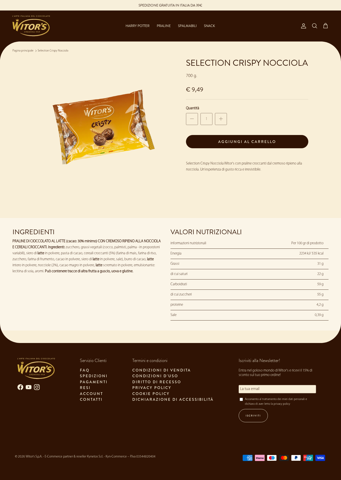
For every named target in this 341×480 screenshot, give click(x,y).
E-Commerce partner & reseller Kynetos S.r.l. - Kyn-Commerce (86, 456)
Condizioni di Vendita (161, 370)
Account (91, 393)
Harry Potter (138, 26)
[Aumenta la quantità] (221, 119)
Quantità (192, 108)
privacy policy (282, 404)
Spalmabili (187, 26)
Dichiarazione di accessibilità (173, 399)
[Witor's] (31, 26)
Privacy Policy (151, 387)
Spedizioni (94, 376)
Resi (85, 387)
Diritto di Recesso (156, 382)
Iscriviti (253, 416)
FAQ (85, 370)
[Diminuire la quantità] (192, 119)
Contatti (91, 399)
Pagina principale (22, 50)
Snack (209, 26)
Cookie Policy (151, 393)
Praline (163, 26)
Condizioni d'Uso (155, 376)
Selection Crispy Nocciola (53, 50)
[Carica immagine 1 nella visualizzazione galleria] (104, 129)
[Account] (303, 26)
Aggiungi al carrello (247, 141)
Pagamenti (94, 382)
